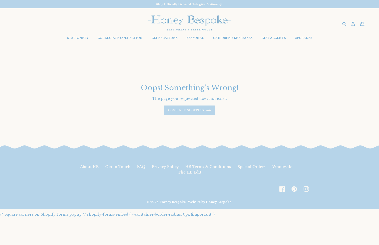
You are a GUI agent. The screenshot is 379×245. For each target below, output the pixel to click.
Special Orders (252, 167)
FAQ (141, 167)
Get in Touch (118, 167)
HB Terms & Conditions (208, 167)
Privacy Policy (165, 167)
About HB (89, 167)
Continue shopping (186, 110)
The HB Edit (189, 172)
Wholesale (282, 167)
